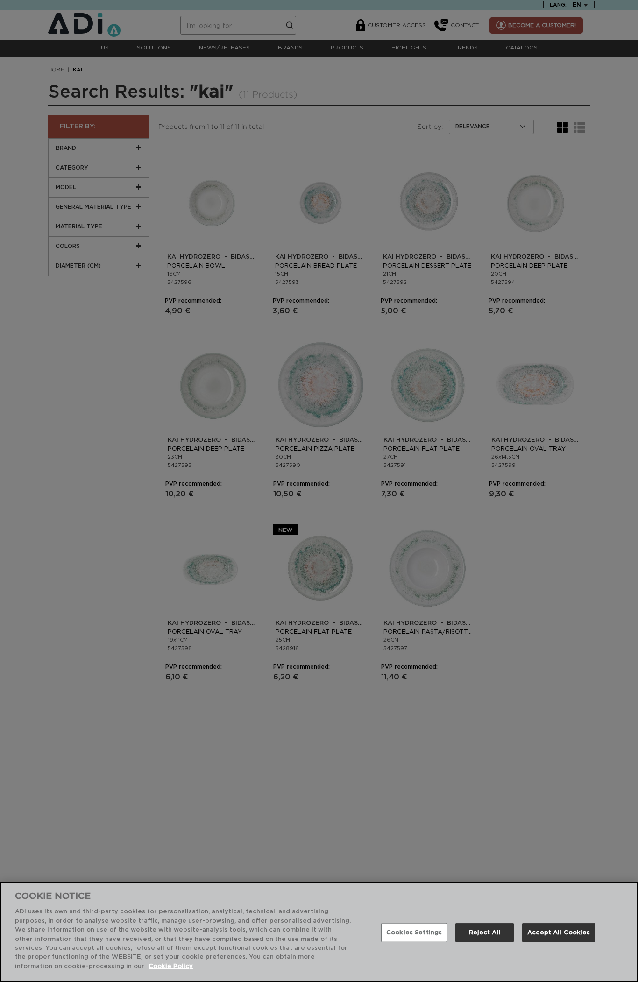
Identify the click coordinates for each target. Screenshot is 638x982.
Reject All (485, 932)
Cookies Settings (414, 932)
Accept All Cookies (558, 932)
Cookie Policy (171, 966)
